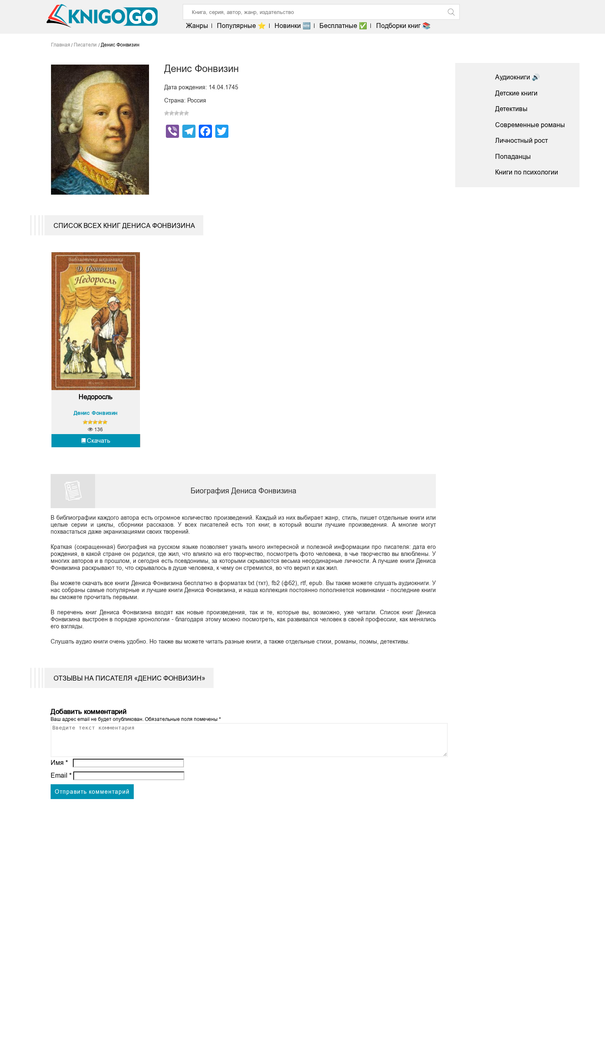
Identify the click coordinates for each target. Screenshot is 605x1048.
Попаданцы (513, 156)
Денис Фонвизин (96, 413)
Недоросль (95, 396)
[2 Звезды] (171, 113)
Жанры (197, 25)
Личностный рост (521, 140)
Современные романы (530, 124)
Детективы (511, 108)
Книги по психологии (526, 172)
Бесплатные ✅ (343, 25)
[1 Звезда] (166, 113)
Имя (59, 762)
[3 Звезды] (176, 113)
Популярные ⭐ (241, 25)
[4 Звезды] (181, 113)
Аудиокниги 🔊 (517, 77)
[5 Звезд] (186, 113)
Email (61, 775)
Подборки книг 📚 (403, 25)
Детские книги (516, 93)
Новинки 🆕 (293, 25)
